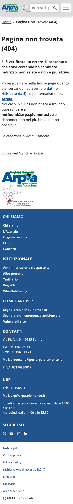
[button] (66, 8)
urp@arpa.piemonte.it (28, 395)
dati (50, 88)
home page (46, 83)
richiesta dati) (14, 93)
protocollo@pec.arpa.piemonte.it (36, 359)
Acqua (7, 98)
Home (6, 22)
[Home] (11, 8)
